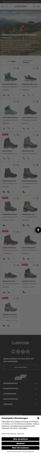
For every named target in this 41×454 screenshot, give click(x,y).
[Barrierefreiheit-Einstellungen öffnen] (38, 230)
